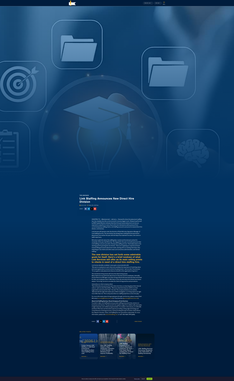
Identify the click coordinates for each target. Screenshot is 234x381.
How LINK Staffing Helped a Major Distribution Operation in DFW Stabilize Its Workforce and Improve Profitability (107, 349)
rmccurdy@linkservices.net (105, 298)
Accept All (149, 378)
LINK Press (96, 205)
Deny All (143, 378)
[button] (85, 208)
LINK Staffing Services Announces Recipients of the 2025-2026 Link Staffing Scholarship (145, 351)
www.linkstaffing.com (111, 314)
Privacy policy (137, 378)
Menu (164, 4)
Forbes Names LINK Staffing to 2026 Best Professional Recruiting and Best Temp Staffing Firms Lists (88, 349)
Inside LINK (90, 205)
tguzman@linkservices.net (130, 298)
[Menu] (164, 2)
